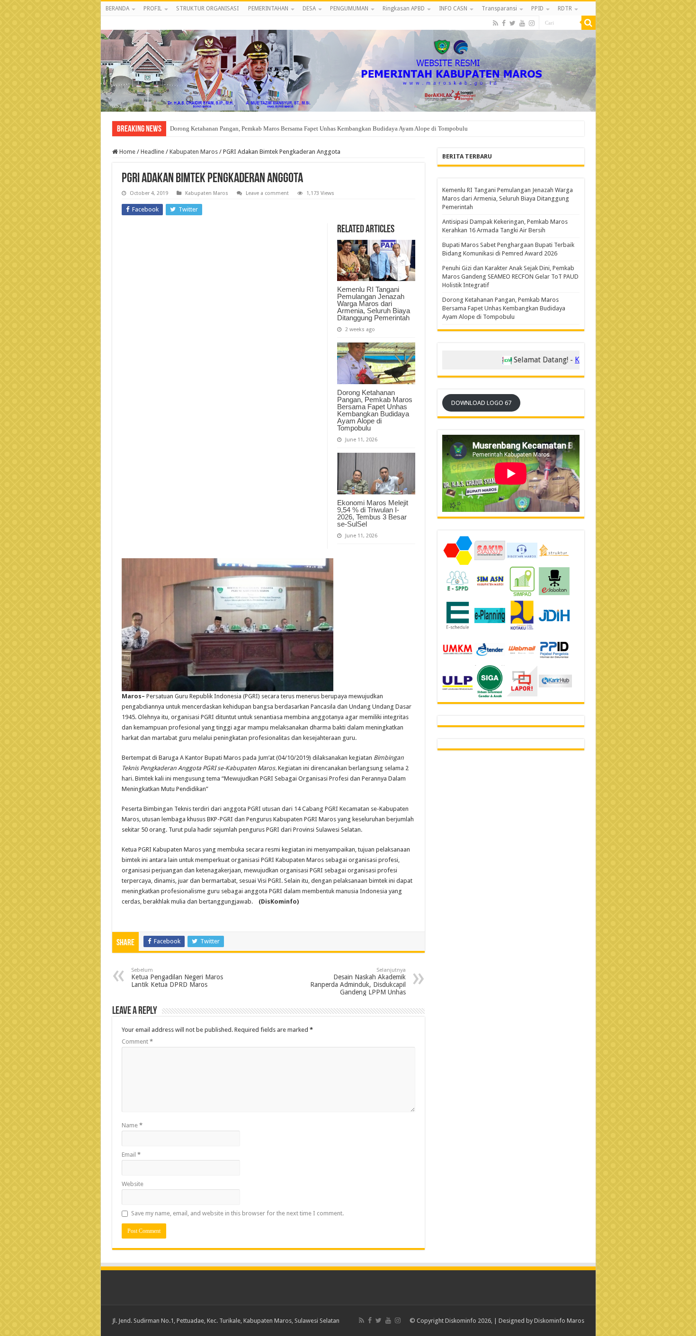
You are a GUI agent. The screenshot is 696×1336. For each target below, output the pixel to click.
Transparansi (499, 8)
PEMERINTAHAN (268, 8)
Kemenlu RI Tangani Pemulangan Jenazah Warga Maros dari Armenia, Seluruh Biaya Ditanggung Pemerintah (373, 303)
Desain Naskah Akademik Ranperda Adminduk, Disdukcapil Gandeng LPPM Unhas (358, 981)
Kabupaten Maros (194, 151)
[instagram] (531, 23)
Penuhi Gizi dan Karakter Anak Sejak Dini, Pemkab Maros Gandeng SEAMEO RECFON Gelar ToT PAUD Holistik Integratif (510, 276)
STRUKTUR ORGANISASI (207, 8)
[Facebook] (504, 23)
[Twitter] (513, 23)
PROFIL (152, 8)
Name (132, 1125)
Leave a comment (267, 193)
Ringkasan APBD (404, 8)
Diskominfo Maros (559, 1320)
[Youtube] (522, 23)
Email (131, 1154)
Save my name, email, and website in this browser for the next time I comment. (237, 1213)
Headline (152, 151)
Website (132, 1183)
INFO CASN (453, 8)
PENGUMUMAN (349, 8)
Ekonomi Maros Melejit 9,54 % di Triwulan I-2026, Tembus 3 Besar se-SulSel (269, 128)
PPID (537, 8)
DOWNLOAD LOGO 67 (481, 402)
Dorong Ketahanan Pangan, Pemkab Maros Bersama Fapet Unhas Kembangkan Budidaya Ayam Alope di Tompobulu (374, 410)
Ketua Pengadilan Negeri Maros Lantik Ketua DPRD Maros (177, 977)
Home (126, 151)
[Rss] (495, 23)
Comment (137, 1041)
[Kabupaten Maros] (348, 64)
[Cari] (588, 23)
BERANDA (117, 8)
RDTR (565, 8)
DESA (309, 8)
